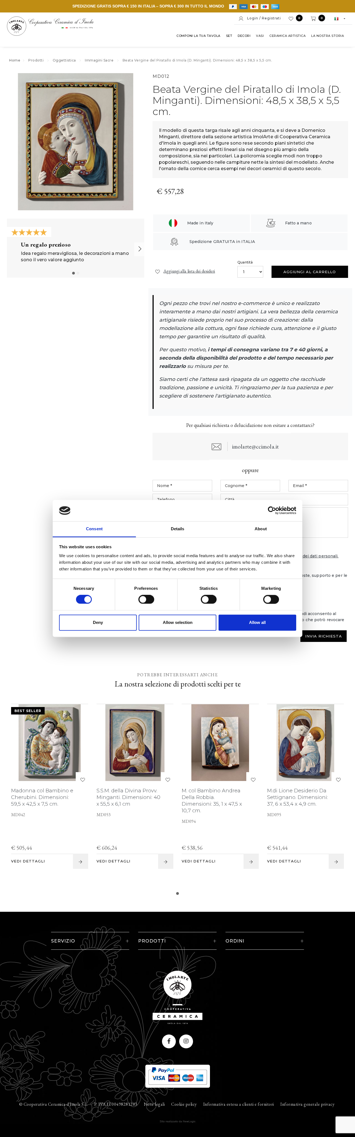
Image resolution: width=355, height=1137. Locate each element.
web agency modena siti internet (178, 1121)
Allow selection (177, 622)
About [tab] (261, 528)
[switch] (141, 598)
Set (229, 36)
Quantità (245, 262)
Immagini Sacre (99, 60)
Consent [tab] (94, 528)
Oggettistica (64, 60)
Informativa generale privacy (307, 1104)
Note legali (154, 1104)
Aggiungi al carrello (309, 272)
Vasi (260, 36)
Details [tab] (177, 528)
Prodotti (36, 60)
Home (14, 60)
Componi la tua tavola (198, 36)
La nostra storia (327, 36)
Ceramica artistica (287, 36)
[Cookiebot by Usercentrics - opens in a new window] (272, 510)
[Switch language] (337, 18)
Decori (244, 36)
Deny (98, 622)
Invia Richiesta (323, 636)
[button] (73, 273)
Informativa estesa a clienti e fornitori (238, 1104)
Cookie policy (184, 1104)
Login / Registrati (262, 18)
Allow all (257, 622)
